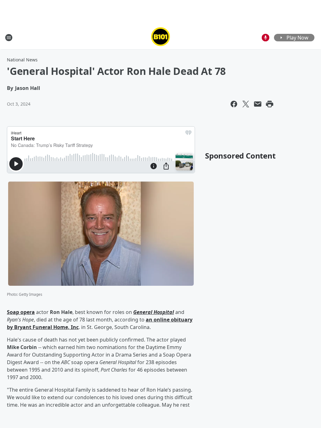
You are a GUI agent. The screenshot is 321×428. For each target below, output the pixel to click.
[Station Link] (160, 37)
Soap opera (21, 312)
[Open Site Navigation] (9, 37)
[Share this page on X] (245, 104)
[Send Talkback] (265, 37)
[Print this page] (269, 104)
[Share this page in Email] (257, 104)
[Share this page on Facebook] (233, 104)
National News (22, 60)
